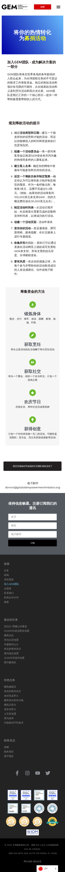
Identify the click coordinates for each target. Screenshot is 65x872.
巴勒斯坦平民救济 (13, 722)
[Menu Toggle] (58, 7)
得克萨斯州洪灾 (12, 648)
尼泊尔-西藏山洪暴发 (15, 626)
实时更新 (9, 579)
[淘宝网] (27, 773)
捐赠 (6, 747)
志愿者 (7, 588)
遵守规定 (9, 756)
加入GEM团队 (11, 584)
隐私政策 (37, 861)
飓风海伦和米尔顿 (13, 700)
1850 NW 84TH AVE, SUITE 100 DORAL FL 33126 (32, 853)
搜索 (6, 602)
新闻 (6, 575)
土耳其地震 (10, 713)
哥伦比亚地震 (11, 639)
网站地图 (28, 861)
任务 (6, 570)
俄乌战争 (9, 718)
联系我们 (9, 593)
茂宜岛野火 (10, 709)
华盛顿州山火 (11, 644)
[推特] (48, 773)
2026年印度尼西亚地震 (16, 630)
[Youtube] (37, 773)
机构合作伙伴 (11, 597)
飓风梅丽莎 (10, 686)
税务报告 (9, 751)
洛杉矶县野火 (11, 695)
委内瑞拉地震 (11, 653)
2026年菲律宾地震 (14, 657)
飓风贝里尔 (10, 704)
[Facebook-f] (17, 773)
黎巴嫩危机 (10, 662)
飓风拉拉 (9, 635)
